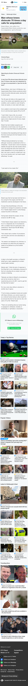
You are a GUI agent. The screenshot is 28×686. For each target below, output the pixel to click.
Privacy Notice (19, 669)
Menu (5, 2)
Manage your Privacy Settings (9, 676)
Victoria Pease (5, 57)
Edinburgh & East (11, 14)
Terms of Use (11, 669)
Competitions (18, 650)
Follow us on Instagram (10, 665)
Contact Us (3, 671)
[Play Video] (14, 41)
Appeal (16, 652)
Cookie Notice (11, 671)
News (3, 14)
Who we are (4, 669)
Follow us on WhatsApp (10, 662)
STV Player (4, 650)
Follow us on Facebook (10, 659)
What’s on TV (5, 652)
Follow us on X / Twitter (10, 656)
